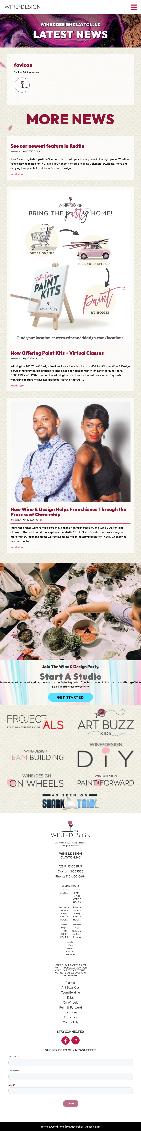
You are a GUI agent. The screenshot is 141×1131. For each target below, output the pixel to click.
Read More (17, 174)
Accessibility (92, 1126)
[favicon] (22, 92)
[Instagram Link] (75, 1040)
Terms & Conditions (52, 1126)
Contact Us (70, 1022)
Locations (70, 1012)
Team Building (70, 992)
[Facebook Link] (65, 1040)
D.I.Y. (70, 997)
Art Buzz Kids (70, 987)
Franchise (70, 1017)
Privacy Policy (74, 1126)
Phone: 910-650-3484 (70, 876)
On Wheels (70, 1002)
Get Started (70, 697)
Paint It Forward (70, 1007)
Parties (70, 983)
